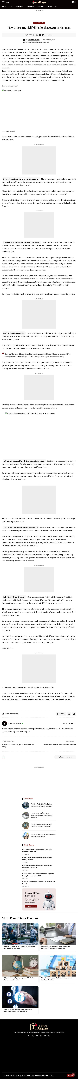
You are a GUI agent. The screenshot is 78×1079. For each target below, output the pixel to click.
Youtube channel (62, 699)
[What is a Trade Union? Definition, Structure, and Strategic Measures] (25, 805)
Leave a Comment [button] (66, 757)
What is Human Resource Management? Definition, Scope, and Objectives (18, 1010)
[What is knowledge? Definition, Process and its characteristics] (25, 835)
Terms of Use (48, 1075)
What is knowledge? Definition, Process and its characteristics (43, 836)
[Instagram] (75, 723)
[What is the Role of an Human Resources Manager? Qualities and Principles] (25, 815)
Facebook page (25, 699)
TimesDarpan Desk (34, 40)
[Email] (40, 35)
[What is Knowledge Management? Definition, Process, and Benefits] (25, 825)
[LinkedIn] (44, 1035)
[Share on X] (36, 35)
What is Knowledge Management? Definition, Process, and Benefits (41, 825)
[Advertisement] (39, 15)
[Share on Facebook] (33, 35)
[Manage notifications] (73, 1074)
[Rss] (48, 1035)
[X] (69, 723)
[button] (70, 1075)
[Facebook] (29, 1035)
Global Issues (39, 22)
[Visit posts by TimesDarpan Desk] (4, 723)
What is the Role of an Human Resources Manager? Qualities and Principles (41, 815)
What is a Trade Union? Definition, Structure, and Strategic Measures (41, 805)
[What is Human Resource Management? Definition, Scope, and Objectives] (20, 997)
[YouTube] (72, 723)
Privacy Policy (34, 1075)
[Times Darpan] (39, 2)
